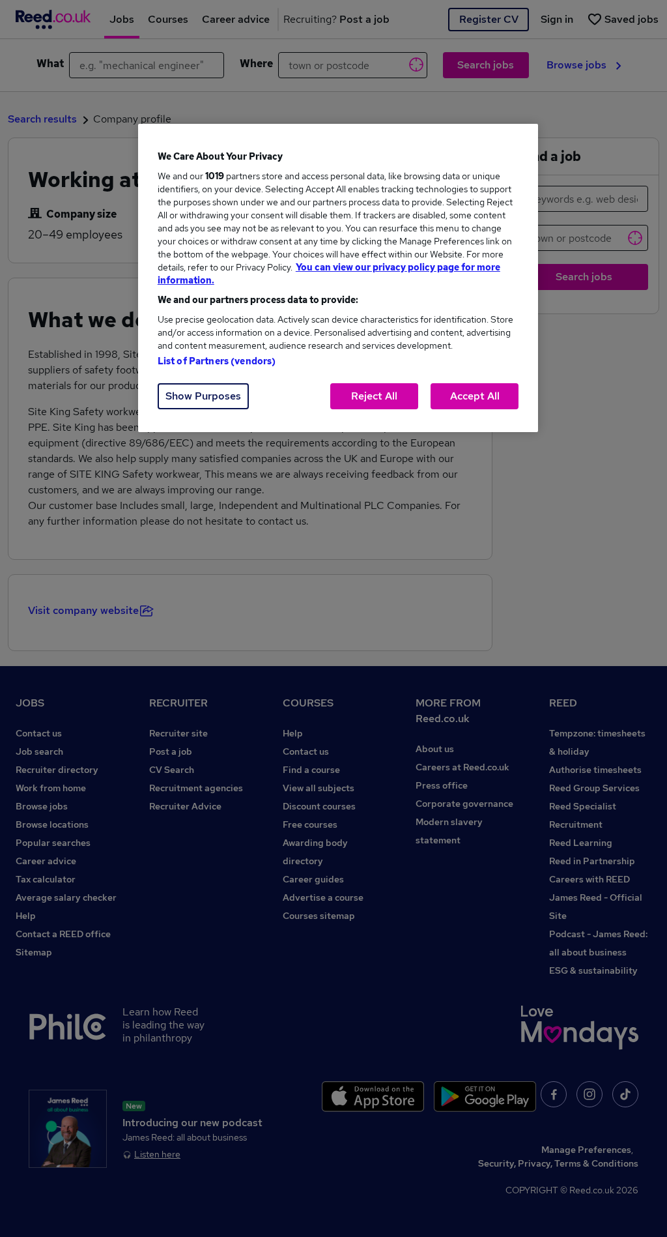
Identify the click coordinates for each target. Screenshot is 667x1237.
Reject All (374, 396)
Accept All (475, 396)
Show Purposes (203, 396)
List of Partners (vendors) (217, 361)
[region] (338, 278)
